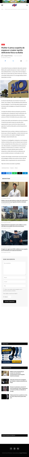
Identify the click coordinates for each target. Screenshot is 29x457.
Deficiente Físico (5, 167)
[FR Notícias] (14, 5)
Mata (16, 167)
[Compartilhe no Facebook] (5, 61)
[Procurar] (27, 5)
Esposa (12, 167)
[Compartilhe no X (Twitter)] (13, 61)
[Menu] (2, 5)
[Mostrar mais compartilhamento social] (26, 61)
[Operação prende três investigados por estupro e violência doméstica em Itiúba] (5, 381)
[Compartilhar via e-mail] (21, 61)
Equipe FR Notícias (23, 452)
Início (2, 9)
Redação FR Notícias (8, 55)
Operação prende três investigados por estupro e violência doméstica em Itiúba (18, 381)
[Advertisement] (14, 26)
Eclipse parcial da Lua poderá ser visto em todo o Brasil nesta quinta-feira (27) (18, 396)
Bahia (3, 44)
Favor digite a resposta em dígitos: (10, 293)
